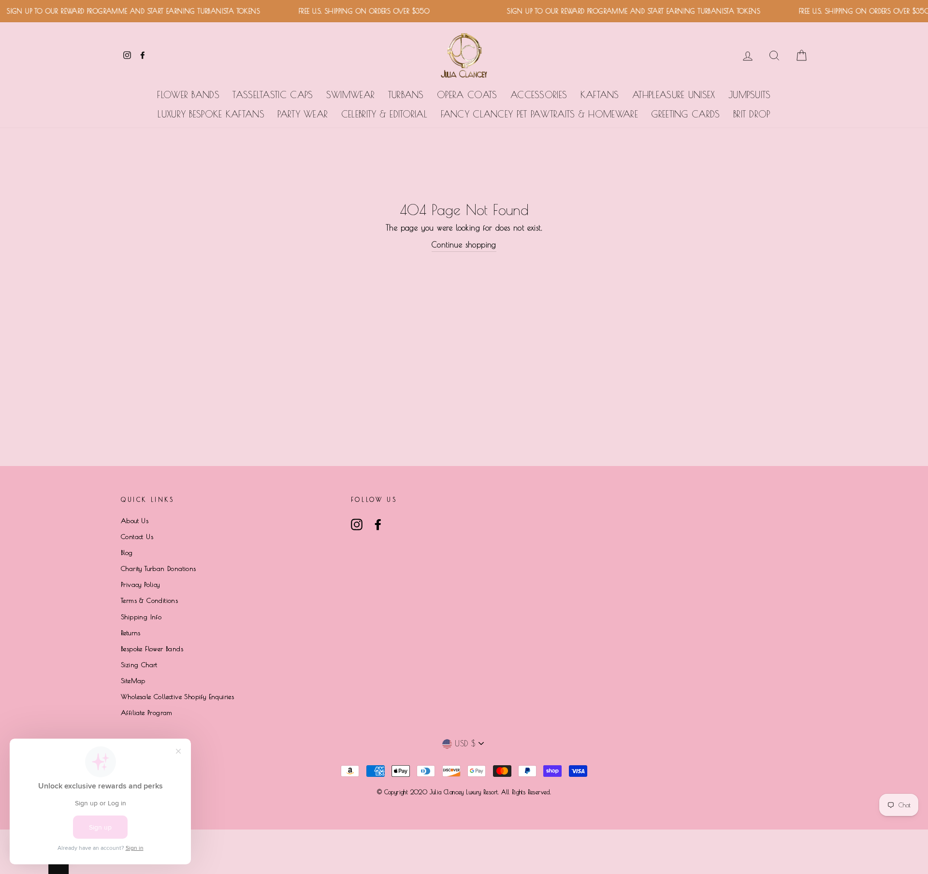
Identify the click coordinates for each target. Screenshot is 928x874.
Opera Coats (467, 94)
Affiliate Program (147, 712)
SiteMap (133, 681)
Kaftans (599, 94)
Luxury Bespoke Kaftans (211, 114)
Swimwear (350, 94)
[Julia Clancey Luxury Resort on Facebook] (378, 524)
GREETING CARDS (685, 114)
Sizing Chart (139, 665)
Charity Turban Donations (158, 568)
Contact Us (137, 536)
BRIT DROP (751, 114)
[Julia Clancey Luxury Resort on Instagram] (356, 524)
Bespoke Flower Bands (152, 649)
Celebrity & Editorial (384, 114)
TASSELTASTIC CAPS (272, 94)
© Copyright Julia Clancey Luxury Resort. (439, 791)
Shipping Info (141, 617)
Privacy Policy (140, 584)
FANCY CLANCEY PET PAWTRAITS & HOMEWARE (539, 114)
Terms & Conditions (149, 600)
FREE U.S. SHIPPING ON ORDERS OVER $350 (355, 11)
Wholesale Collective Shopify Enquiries (177, 696)
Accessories (538, 94)
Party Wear (302, 114)
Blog (127, 552)
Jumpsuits (749, 94)
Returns (131, 633)
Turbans (406, 94)
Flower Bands (188, 94)
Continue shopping (464, 244)
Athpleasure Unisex (673, 94)
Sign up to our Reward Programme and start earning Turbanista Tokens (625, 11)
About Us (134, 520)
